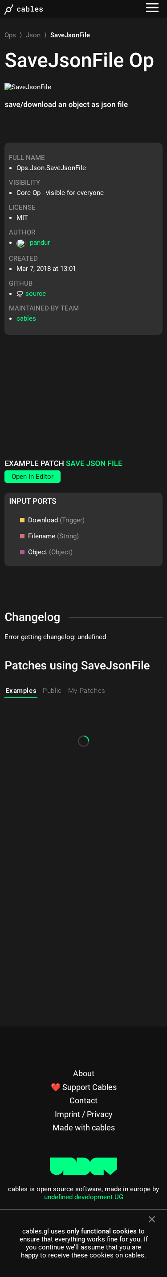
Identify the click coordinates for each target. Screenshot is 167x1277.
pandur (40, 243)
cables (26, 318)
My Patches (87, 691)
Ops (10, 35)
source (35, 294)
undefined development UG (83, 1197)
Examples (21, 691)
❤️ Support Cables (84, 1087)
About (83, 1073)
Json (33, 35)
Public (52, 691)
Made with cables (84, 1127)
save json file (94, 463)
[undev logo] (83, 1173)
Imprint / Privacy (84, 1114)
